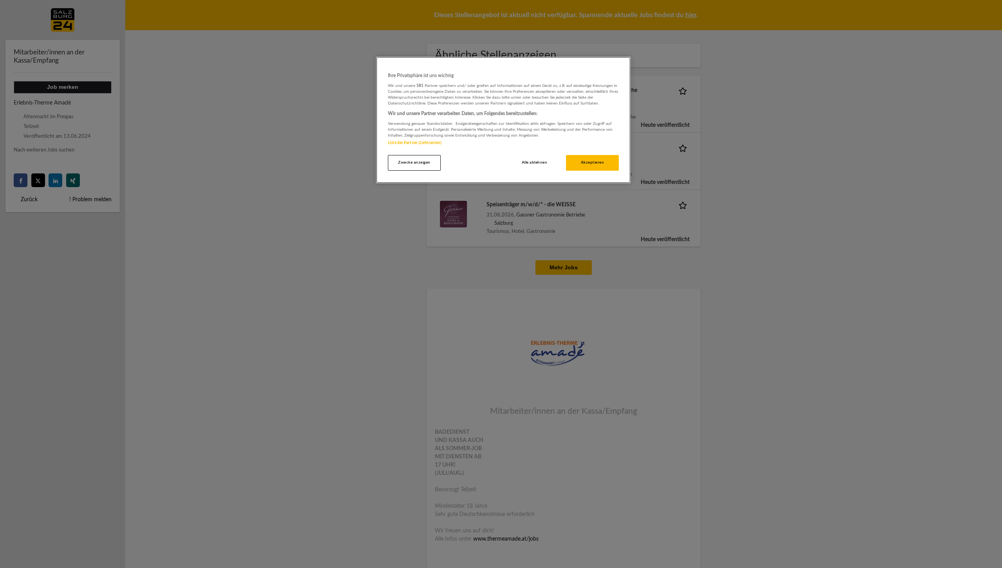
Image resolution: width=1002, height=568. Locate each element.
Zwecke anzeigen (414, 162)
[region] (503, 120)
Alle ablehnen (534, 162)
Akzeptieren (592, 162)
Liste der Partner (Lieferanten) (415, 143)
